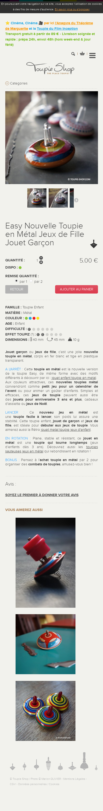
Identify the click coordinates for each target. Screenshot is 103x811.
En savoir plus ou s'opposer (72, 9)
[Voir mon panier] (82, 54)
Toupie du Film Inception (57, 28)
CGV (13, 784)
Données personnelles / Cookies (38, 784)
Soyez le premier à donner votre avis (42, 495)
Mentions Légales (74, 779)
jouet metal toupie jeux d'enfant (66, 430)
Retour (16, 289)
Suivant (76, 200)
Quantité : (15, 260)
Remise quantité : (22, 276)
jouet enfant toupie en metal (74, 378)
